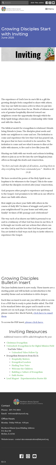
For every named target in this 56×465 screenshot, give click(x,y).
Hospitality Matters (21, 359)
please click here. (34, 322)
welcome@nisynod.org (18, 413)
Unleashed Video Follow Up (25, 352)
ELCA (3, 462)
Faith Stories (17, 375)
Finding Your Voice (21, 365)
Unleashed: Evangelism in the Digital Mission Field (30, 346)
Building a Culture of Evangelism (27, 372)
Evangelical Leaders (21, 362)
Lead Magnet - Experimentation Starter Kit (27, 378)
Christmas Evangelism (17, 342)
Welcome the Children (22, 368)
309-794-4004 (37, 3)
